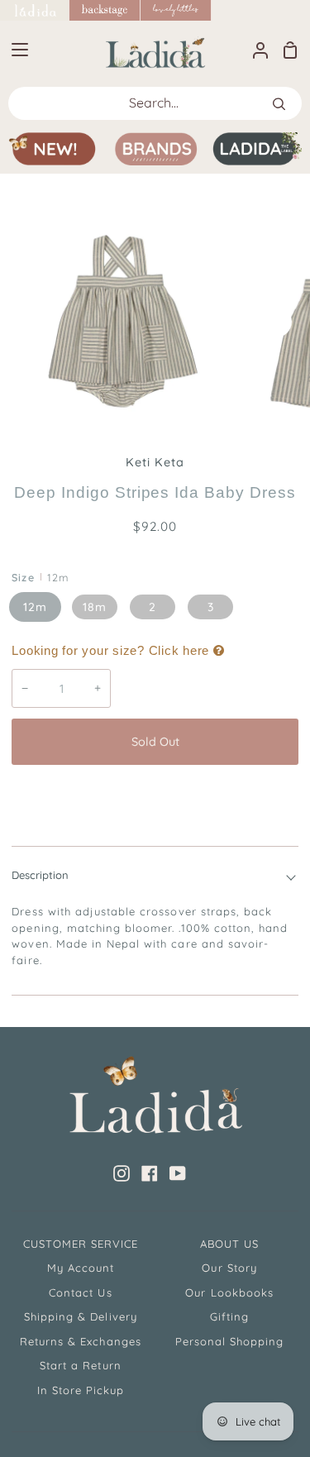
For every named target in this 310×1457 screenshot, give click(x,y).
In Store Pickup (81, 1390)
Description (40, 874)
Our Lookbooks (229, 1292)
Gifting (229, 1316)
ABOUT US (229, 1243)
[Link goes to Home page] (34, 10)
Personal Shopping (229, 1341)
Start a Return (81, 1365)
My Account (80, 1267)
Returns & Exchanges (80, 1341)
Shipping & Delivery (80, 1316)
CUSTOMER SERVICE (81, 1243)
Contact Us (80, 1292)
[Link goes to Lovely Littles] (176, 10)
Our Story (229, 1267)
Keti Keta (155, 462)
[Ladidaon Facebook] (149, 1173)
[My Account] (254, 50)
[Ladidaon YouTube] (177, 1173)
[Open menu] (15, 50)
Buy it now (155, 796)
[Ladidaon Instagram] (121, 1173)
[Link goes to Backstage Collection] (105, 10)
